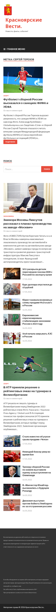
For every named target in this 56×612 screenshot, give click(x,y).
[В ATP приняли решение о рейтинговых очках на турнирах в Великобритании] (28, 381)
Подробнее (10, 142)
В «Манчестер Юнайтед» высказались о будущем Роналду (35, 488)
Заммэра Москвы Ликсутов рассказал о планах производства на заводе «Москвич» (27, 223)
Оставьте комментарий (12, 110)
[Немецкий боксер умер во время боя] (11, 461)
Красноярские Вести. (23, 23)
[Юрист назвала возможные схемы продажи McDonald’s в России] (11, 309)
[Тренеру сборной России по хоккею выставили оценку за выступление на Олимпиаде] (11, 476)
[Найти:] (28, 169)
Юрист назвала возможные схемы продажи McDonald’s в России (37, 302)
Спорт (6, 96)
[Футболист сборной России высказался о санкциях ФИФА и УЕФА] (28, 81)
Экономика (8, 216)
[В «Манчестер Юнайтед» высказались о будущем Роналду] (11, 494)
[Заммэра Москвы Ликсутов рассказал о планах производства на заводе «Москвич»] (28, 213)
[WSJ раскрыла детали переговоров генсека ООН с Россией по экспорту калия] (11, 278)
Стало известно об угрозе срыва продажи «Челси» (36, 438)
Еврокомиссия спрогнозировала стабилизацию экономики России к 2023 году (36, 319)
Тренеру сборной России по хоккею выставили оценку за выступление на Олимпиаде (36, 471)
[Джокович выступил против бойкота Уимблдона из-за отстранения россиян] (11, 510)
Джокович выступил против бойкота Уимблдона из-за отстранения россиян (37, 503)
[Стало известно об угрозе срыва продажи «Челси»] (11, 446)
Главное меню (16, 49)
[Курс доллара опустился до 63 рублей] (11, 294)
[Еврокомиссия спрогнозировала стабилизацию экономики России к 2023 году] (11, 324)
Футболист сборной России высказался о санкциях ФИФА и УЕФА (25, 103)
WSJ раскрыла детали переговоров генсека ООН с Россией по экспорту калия (37, 272)
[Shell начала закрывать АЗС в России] (11, 343)
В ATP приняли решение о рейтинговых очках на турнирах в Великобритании (27, 390)
